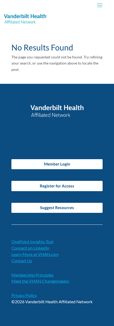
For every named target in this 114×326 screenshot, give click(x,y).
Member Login (57, 164)
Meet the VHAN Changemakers (40, 280)
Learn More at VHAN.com (35, 254)
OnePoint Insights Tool (32, 241)
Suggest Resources (57, 207)
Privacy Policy (24, 295)
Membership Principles (32, 274)
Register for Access (57, 185)
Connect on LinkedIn (30, 247)
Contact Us (21, 260)
